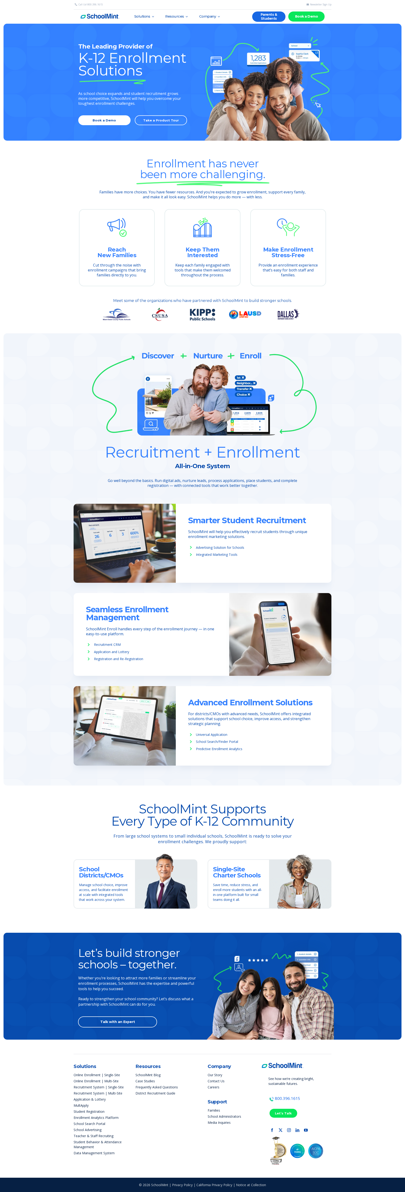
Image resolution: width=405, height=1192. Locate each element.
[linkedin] (297, 1130)
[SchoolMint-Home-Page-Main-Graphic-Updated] (267, 25)
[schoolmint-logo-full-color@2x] (100, 12)
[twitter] (280, 1130)
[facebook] (272, 1130)
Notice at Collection (251, 1185)
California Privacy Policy (214, 1185)
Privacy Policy (182, 1185)
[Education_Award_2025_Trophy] (278, 1138)
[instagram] (289, 1130)
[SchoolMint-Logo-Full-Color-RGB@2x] (283, 1060)
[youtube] (306, 1130)
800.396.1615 (287, 1098)
